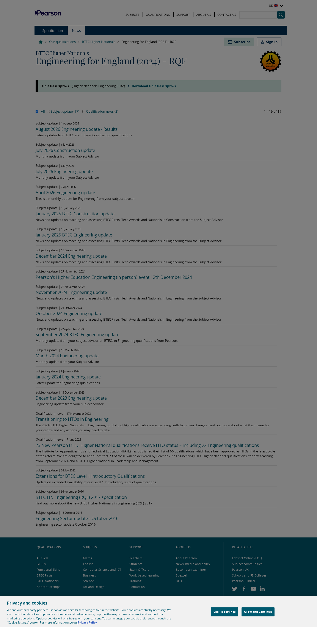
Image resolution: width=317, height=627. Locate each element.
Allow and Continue (258, 612)
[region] (158, 611)
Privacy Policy (87, 622)
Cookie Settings (224, 612)
